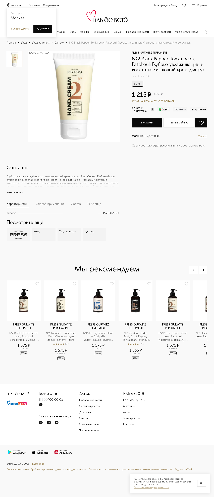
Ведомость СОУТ (183, 469)
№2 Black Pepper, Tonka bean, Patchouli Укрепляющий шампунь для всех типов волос (173, 337)
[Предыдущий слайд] (193, 270)
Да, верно (43, 29)
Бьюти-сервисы (162, 32)
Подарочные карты (137, 32)
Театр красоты (131, 418)
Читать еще (14, 192)
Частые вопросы (89, 430)
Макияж (61, 32)
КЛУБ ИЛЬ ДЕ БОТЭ (134, 400)
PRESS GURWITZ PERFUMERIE (149, 53)
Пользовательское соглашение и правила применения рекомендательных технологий (130, 469)
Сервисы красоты (89, 406)
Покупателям (51, 5)
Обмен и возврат (89, 424)
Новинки (85, 32)
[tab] (18, 204)
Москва (16, 5)
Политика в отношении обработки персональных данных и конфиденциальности (46, 469)
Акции (126, 412)
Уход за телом (40, 42)
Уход (73, 32)
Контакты (128, 424)
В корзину (147, 123)
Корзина (202, 5)
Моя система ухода (186, 32)
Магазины (34, 5)
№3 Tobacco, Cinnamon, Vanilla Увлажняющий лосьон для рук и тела (61, 336)
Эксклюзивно (102, 32)
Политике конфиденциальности (151, 487)
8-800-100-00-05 (51, 400)
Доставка (85, 412)
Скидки (118, 32)
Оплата (83, 418)
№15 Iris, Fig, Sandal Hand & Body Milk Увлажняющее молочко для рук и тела (98, 337)
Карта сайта (38, 464)
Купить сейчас (179, 123)
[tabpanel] (63, 213)
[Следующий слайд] (203, 270)
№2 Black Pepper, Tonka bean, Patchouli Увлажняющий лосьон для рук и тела (24, 337)
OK (201, 483)
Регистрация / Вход (165, 5)
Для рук (59, 42)
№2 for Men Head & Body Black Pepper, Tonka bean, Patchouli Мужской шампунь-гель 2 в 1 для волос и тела (135, 337)
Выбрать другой (20, 29)
